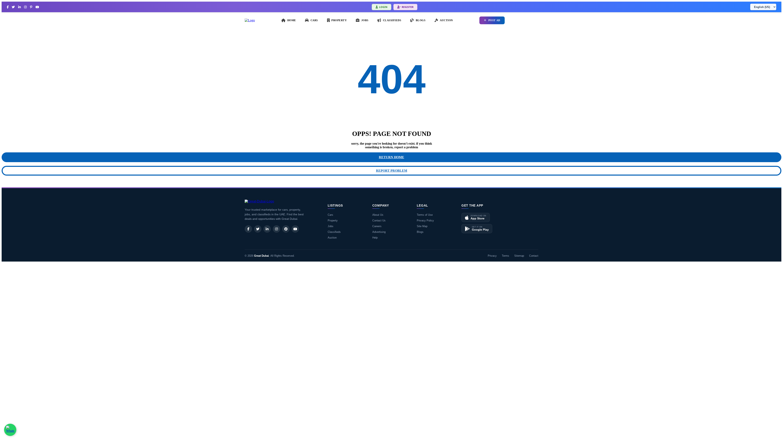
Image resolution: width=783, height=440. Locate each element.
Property (333, 220)
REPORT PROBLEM (391, 170)
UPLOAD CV (525, 20)
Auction (332, 237)
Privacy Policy (425, 220)
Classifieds (334, 231)
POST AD (494, 20)
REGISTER (408, 7)
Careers (377, 226)
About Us (377, 214)
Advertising (379, 231)
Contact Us (379, 220)
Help (375, 237)
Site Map (422, 226)
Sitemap (519, 255)
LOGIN (383, 7)
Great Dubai (261, 255)
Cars (330, 214)
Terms (505, 255)
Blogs (420, 231)
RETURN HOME (391, 157)
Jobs (330, 226)
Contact (533, 255)
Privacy (492, 255)
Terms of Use (425, 214)
